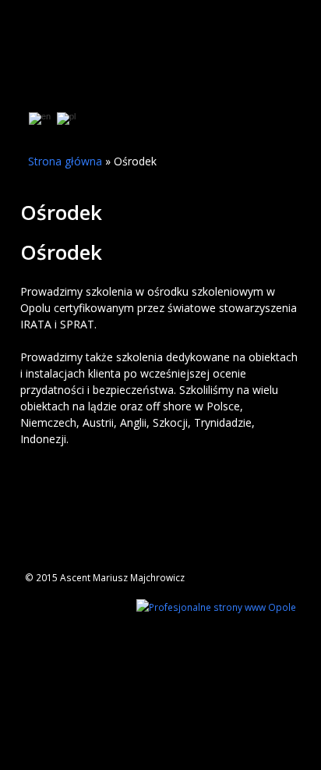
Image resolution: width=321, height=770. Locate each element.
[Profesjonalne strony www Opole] (216, 605)
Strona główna (65, 161)
